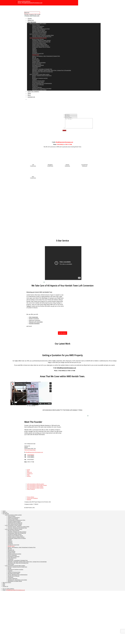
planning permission (44, 213)
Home (30, 18)
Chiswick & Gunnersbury (38, 26)
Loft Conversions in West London (38, 23)
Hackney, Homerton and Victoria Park (41, 36)
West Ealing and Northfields (39, 32)
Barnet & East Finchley (38, 39)
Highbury (34, 49)
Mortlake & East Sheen (38, 82)
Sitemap (29, 499)
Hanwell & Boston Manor (38, 30)
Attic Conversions (33, 317)
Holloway (34, 52)
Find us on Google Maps (30, 450)
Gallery (29, 476)
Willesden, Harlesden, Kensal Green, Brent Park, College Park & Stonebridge (51, 70)
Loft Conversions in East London (35, 486)
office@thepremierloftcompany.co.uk (64, 142)
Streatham (35, 86)
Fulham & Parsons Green (38, 80)
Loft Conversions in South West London (39, 74)
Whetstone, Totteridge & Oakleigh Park (42, 69)
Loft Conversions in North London (38, 38)
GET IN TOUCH (62, 333)
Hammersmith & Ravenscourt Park (41, 28)
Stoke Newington (36, 66)
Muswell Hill (35, 58)
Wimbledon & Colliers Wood (39, 90)
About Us (31, 20)
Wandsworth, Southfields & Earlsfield (41, 88)
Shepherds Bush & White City (39, 31)
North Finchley (36, 60)
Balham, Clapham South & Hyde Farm (41, 75)
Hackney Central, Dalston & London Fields (43, 35)
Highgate (34, 51)
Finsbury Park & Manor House (39, 44)
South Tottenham (36, 64)
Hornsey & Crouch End (37, 53)
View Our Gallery (33, 91)
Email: (30, 3)
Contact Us (31, 97)
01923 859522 (30, 454)
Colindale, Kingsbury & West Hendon (41, 40)
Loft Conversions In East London (38, 34)
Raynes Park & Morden (38, 84)
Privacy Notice (30, 497)
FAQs (29, 93)
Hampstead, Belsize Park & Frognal (41, 47)
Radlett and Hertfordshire (39, 62)
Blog (29, 95)
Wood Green (35, 73)
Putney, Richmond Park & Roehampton (42, 83)
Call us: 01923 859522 (24, 1)
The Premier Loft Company (70, 410)
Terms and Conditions (32, 498)
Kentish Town (35, 54)
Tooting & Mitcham (37, 87)
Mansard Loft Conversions (36, 322)
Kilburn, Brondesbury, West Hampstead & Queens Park (46, 56)
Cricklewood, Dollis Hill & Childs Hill (41, 41)
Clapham (34, 79)
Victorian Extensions (34, 323)
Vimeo (80, 410)
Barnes (34, 77)
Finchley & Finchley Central (39, 43)
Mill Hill (34, 57)
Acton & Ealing (36, 25)
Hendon (34, 48)
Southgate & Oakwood (38, 65)
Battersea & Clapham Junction (40, 78)
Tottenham (35, 67)
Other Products (31, 489)
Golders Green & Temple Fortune (40, 45)
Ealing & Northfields (37, 27)
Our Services (32, 22)
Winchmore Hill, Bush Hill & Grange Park (42, 71)
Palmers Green (36, 61)
